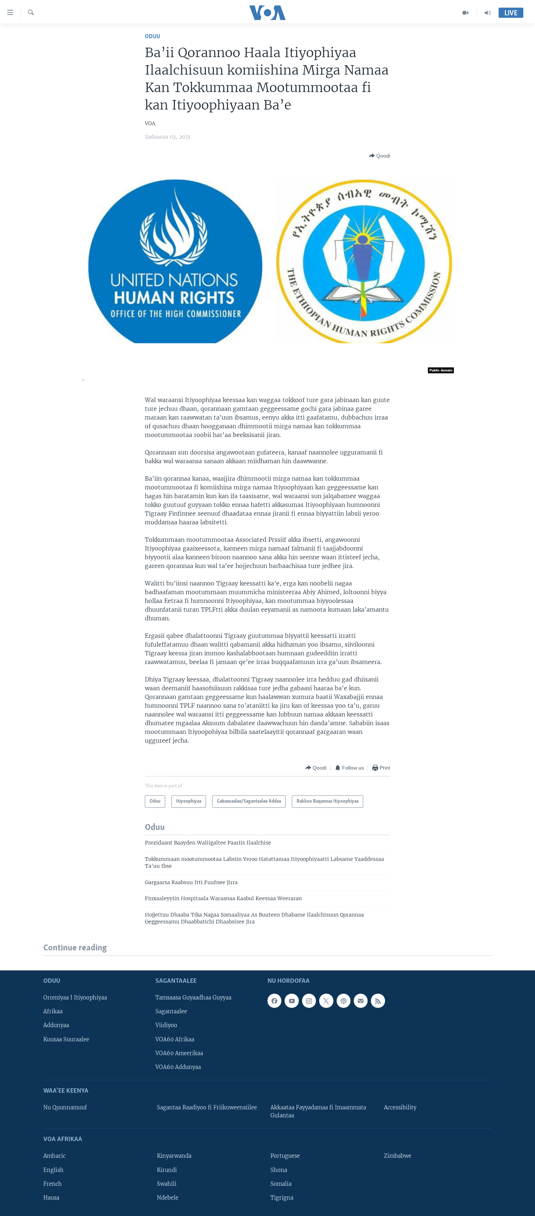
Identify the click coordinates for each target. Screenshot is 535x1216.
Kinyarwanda (174, 1156)
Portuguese (285, 1156)
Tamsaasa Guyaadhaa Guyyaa (193, 997)
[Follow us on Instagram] (309, 1001)
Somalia (281, 1183)
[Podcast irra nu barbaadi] (343, 1001)
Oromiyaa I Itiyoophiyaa (75, 997)
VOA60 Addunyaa (178, 1067)
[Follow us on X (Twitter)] (326, 1001)
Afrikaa (53, 1011)
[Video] (466, 12)
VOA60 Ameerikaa (179, 1053)
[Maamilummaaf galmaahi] (361, 1001)
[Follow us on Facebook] (274, 1001)
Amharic (54, 1156)
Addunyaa (56, 1025)
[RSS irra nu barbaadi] (378, 1001)
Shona (278, 1170)
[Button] (379, 155)
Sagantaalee (171, 1011)
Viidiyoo (166, 1025)
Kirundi (167, 1170)
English (53, 1170)
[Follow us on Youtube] (291, 1001)
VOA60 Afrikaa (174, 1039)
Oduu (152, 36)
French (52, 1183)
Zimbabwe (397, 1156)
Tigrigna (281, 1197)
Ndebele (167, 1197)
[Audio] (488, 12)
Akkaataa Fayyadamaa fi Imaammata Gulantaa (318, 1111)
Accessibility (400, 1107)
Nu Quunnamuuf (65, 1107)
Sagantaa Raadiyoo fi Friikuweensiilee (207, 1107)
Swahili (167, 1183)
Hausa (51, 1197)
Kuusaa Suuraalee (66, 1039)
